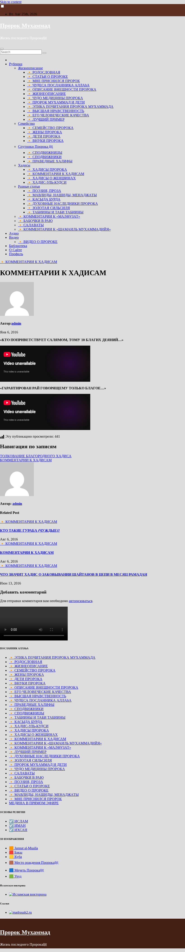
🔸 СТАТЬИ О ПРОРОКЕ (47, 77)
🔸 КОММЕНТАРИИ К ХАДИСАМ (55, 174)
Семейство (26, 123)
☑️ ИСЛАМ (18, 821)
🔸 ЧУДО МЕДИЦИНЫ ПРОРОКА (55, 98)
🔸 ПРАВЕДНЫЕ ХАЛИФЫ (49, 161)
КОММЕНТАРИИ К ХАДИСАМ (26, 460)
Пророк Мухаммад (25, 25)
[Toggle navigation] (2, 48)
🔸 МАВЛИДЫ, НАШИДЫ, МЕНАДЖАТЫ (62, 195)
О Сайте (15, 250)
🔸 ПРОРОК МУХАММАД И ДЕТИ (56, 102)
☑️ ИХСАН (18, 830)
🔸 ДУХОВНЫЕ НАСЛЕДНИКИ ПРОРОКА (62, 204)
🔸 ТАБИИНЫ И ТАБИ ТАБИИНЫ (55, 212)
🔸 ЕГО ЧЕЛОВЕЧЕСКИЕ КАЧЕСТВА (58, 115)
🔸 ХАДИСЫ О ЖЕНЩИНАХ (51, 178)
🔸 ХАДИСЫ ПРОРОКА (47, 169)
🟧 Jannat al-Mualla (23, 848)
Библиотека (18, 246)
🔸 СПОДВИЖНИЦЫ (44, 153)
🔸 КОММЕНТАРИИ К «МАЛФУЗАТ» (49, 216)
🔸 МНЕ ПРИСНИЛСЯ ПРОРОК (53, 81)
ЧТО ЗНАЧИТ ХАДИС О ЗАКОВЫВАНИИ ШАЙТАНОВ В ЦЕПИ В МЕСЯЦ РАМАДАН (73, 574)
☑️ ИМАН (17, 825)
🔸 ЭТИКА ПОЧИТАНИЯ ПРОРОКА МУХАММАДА (70, 107)
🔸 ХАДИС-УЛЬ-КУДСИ (47, 182)
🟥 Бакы (15, 852)
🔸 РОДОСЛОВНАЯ (43, 72)
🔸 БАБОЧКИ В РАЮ (35, 221)
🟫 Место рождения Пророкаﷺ (33, 862)
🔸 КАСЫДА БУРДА (43, 199)
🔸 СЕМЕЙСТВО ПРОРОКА (50, 128)
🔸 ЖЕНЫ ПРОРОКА (44, 132)
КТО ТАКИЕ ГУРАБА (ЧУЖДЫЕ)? (30, 530)
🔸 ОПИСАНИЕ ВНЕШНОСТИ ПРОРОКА (61, 89)
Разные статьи (29, 186)
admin (16, 323)
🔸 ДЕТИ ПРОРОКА (43, 136)
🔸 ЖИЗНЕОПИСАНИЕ (46, 94)
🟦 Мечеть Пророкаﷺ (26, 870)
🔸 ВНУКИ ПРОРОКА (45, 141)
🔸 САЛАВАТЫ (31, 225)
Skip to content (10, 2)
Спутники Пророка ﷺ (35, 146)
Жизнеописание (30, 68)
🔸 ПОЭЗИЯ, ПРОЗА (44, 191)
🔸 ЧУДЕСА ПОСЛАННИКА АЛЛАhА (58, 85)
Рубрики (15, 64)
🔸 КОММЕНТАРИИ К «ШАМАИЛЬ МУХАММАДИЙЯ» (64, 229)
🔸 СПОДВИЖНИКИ (44, 157)
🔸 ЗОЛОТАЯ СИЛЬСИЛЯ (48, 208)
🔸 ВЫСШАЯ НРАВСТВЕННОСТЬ (55, 111)
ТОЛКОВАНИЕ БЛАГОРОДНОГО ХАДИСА (36, 456)
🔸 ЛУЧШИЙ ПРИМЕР (46, 119)
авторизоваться (80, 601)
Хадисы (24, 165)
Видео (14, 237)
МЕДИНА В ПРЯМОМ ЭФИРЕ (34, 803)
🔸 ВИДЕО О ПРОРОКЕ (38, 242)
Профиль (16, 254)
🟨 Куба (15, 857)
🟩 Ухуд (15, 876)
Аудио (14, 233)
